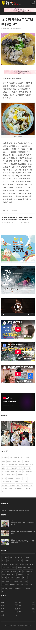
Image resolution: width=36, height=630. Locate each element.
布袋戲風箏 (14, 471)
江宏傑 (4, 478)
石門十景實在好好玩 (7, 481)
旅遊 (20, 605)
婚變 (29, 468)
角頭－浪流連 (24, 485)
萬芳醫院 (12, 485)
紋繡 (21, 481)
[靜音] (29, 314)
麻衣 (3, 492)
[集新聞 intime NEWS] (10, 3)
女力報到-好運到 (22, 468)
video (14, 461)
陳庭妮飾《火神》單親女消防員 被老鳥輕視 (26, 218)
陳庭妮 (10, 488)
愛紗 (20, 471)
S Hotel (9, 461)
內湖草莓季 (26, 461)
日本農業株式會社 (27, 471)
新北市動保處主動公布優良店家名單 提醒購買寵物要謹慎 (9, 219)
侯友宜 (20, 461)
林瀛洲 (8, 475)
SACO (3, 461)
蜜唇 (18, 485)
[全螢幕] (32, 314)
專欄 (2, 605)
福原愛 (16, 481)
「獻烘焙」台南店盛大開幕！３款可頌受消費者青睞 (23, 532)
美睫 (25, 481)
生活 (12, 521)
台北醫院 (4, 464)
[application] (18, 307)
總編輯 (18, 28)
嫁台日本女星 (5, 471)
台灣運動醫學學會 (23, 464)
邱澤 (31, 485)
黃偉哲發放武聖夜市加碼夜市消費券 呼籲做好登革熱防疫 (18, 432)
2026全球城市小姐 (14, 457)
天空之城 (13, 468)
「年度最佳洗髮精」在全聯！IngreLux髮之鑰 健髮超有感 (22, 541)
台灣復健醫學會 (13, 464)
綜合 (2, 612)
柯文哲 (14, 475)
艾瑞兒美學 (5, 485)
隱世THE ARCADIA (18, 488)
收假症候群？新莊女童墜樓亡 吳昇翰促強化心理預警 (23, 523)
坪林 (8, 468)
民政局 (27, 475)
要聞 (2, 615)
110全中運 (5, 457)
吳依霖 (31, 464)
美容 (20, 612)
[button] (18, 307)
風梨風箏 (28, 488)
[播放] (4, 314)
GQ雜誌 (27, 457)
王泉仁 (25, 478)
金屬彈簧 (4, 488)
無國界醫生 (18, 478)
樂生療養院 (14, 210)
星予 (3, 475)
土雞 (3, 468)
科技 (20, 608)
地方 (2, 602)
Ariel (22, 457)
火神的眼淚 (10, 478)
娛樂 (20, 602)
